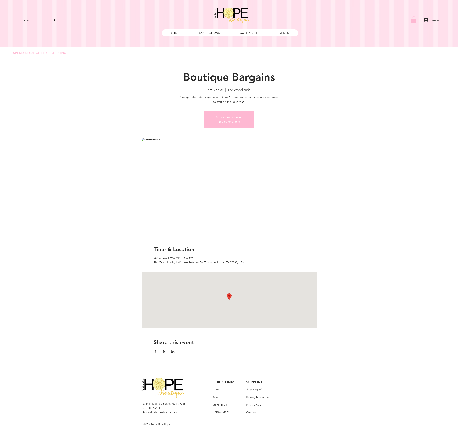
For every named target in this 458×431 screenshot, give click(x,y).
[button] (175, 32)
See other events (229, 121)
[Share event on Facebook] (155, 351)
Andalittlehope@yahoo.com (161, 412)
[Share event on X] (164, 351)
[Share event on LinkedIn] (173, 351)
